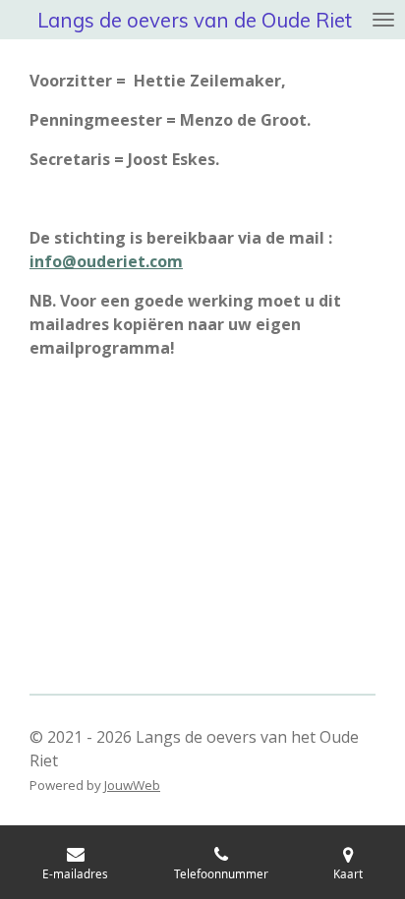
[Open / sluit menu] (383, 19)
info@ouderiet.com (106, 261)
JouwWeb (132, 785)
